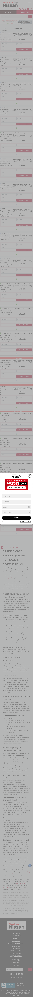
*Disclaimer (5, 522)
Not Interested (25, 522)
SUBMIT (16, 518)
